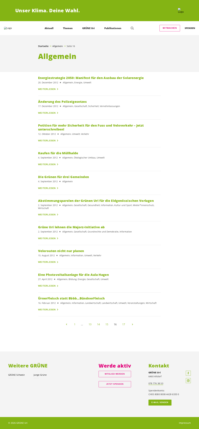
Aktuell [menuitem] (49, 28)
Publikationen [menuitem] (112, 28)
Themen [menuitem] (68, 28)
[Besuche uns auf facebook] (188, 373)
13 (90, 324)
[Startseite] (181, 10)
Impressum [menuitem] (185, 422)
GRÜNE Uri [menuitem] (88, 28)
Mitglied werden (115, 374)
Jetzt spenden (115, 384)
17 (123, 324)
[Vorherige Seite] (66, 324)
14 (98, 324)
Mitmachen (170, 28)
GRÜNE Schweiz (16, 374)
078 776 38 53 (155, 383)
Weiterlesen (47, 89)
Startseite (43, 46)
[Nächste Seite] (132, 324)
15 (106, 324)
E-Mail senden (159, 402)
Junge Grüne (40, 374)
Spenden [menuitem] (190, 28)
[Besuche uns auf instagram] (188, 380)
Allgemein (57, 46)
